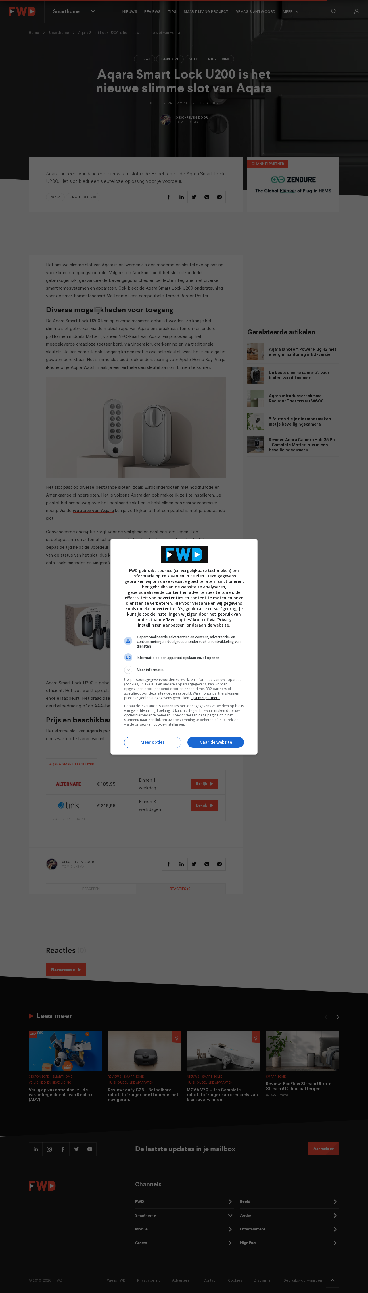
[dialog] (184, 647)
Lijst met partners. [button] (205, 697)
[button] (184, 670)
